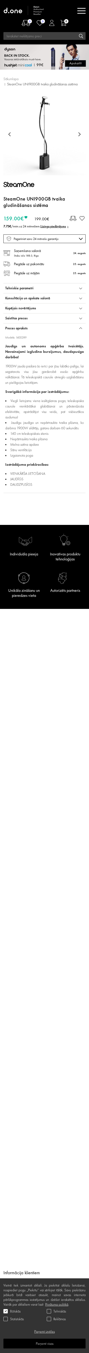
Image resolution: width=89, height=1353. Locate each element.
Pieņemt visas (44, 1343)
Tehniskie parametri (19, 288)
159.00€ (13, 218)
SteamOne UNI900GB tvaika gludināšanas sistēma (42, 84)
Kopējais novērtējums (20, 308)
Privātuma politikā (56, 1304)
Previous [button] (10, 134)
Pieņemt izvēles (44, 1331)
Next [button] (78, 134)
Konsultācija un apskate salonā (27, 298)
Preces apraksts (16, 328)
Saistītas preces (16, 318)
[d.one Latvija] (23, 11)
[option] (44, 134)
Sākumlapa (10, 78)
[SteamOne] (23, 185)
